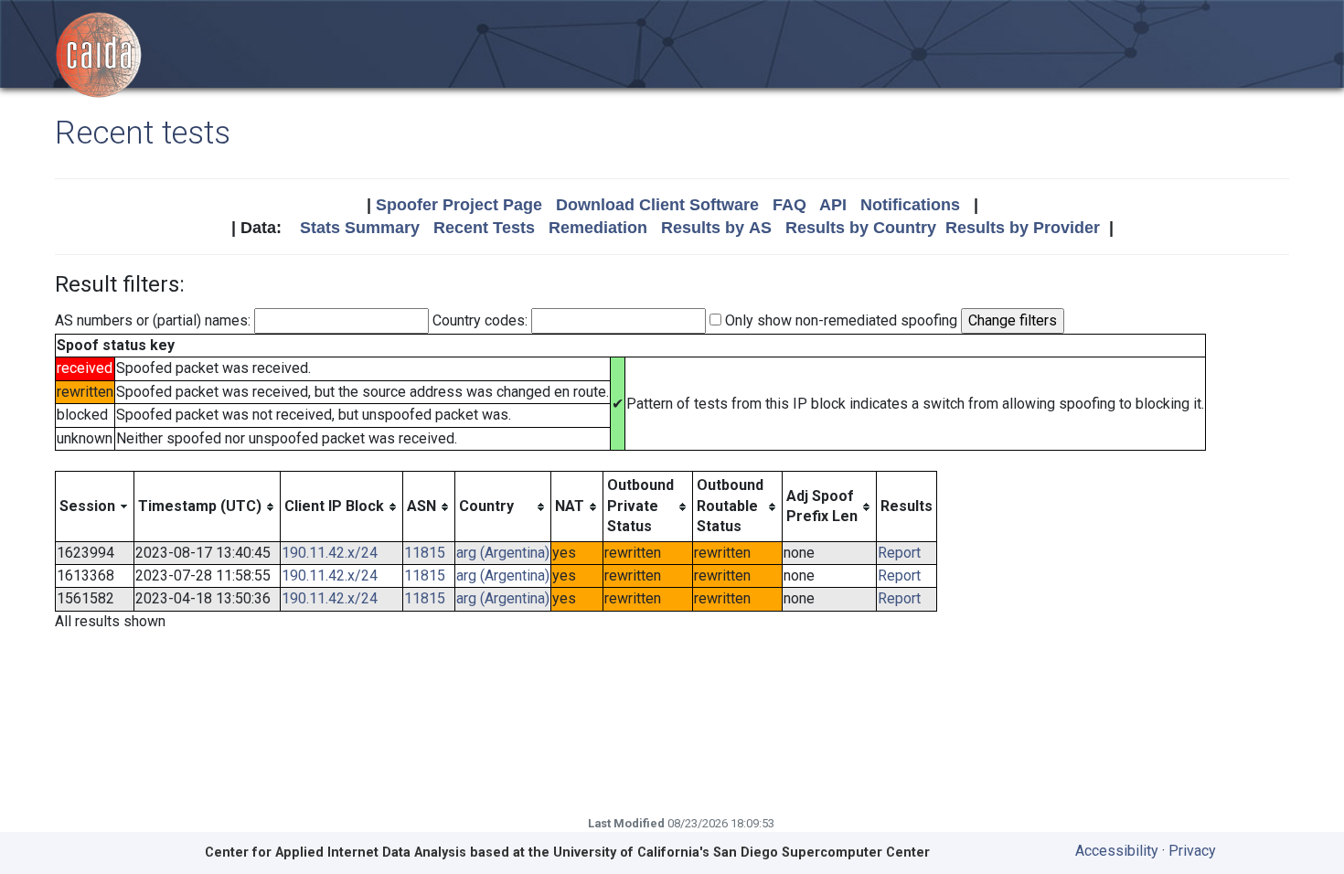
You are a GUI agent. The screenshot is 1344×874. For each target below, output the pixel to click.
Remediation (598, 227)
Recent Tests (484, 227)
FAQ (789, 205)
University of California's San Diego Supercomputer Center (741, 852)
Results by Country (860, 227)
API (833, 205)
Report (899, 552)
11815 (424, 552)
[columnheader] (95, 506)
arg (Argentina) (502, 552)
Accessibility (1116, 850)
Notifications (910, 205)
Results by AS (716, 227)
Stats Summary (360, 227)
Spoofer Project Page (459, 205)
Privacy (1192, 850)
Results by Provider (1022, 227)
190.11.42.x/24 (330, 552)
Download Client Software (657, 205)
